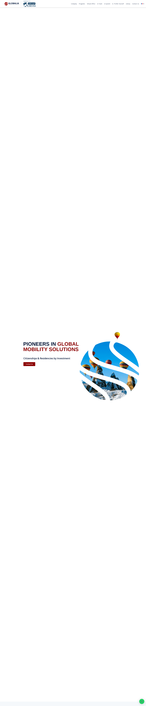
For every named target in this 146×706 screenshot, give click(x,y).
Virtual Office (91, 4)
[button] (141, 701)
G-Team (99, 4)
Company (74, 4)
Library (128, 4)
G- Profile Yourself (118, 4)
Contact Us (135, 4)
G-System (107, 4)
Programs (82, 4)
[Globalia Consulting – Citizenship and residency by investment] (20, 4)
